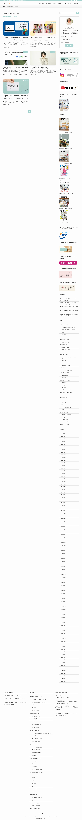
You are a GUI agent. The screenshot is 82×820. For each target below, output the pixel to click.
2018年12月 (63, 667)
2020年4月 (63, 628)
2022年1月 (63, 572)
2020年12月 (63, 606)
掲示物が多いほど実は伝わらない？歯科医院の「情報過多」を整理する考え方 (69, 315)
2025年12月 (63, 454)
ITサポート (63, 367)
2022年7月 (63, 556)
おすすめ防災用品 (64, 352)
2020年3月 (63, 630)
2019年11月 (63, 641)
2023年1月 (63, 540)
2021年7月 (63, 588)
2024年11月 (63, 484)
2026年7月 (63, 436)
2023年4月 (63, 534)
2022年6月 (63, 558)
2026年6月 (63, 438)
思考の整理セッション (65, 365)
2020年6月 (63, 622)
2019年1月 (63, 665)
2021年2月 (63, 601)
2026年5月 (63, 441)
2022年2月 (63, 569)
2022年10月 (63, 548)
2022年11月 (63, 545)
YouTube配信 (63, 387)
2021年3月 (63, 598)
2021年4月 (63, 596)
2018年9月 (63, 675)
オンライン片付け (64, 354)
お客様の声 (63, 334)
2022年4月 (63, 564)
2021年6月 (63, 590)
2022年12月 (63, 542)
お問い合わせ (54, 816)
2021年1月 (63, 604)
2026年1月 (63, 452)
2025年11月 (63, 457)
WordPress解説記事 (65, 372)
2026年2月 (63, 449)
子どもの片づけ (64, 395)
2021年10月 (63, 580)
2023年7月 (63, 526)
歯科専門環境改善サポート (66, 325)
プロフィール (69, 45)
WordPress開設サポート (65, 375)
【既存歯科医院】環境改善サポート (68, 327)
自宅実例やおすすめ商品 (66, 389)
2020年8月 (63, 617)
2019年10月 (63, 644)
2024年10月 (63, 486)
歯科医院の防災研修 (65, 342)
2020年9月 (63, 614)
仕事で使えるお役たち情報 (66, 414)
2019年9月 (63, 646)
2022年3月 (63, 566)
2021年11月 (63, 577)
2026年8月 (63, 433)
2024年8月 (63, 492)
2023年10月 (63, 518)
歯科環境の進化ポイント (66, 337)
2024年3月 (63, 505)
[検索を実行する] (77, 13)
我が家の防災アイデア (65, 349)
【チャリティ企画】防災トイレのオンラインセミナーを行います (69, 299)
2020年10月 (63, 612)
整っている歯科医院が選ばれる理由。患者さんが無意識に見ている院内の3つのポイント (69, 311)
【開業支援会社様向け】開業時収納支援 (68, 329)
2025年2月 (63, 476)
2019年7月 (63, 651)
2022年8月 (63, 553)
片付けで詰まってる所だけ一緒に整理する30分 (69, 357)
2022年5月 (63, 561)
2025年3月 (63, 473)
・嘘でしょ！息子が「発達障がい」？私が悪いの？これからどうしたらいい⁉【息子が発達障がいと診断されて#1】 (66, 707)
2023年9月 (63, 521)
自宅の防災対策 (64, 344)
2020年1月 (63, 636)
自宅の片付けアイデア (65, 380)
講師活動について (8, 16)
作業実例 (63, 332)
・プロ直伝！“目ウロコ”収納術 (62, 697)
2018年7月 (63, 681)
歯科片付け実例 (47, 816)
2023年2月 (63, 537)
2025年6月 (63, 468)
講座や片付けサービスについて (37, 816)
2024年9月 (63, 489)
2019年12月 (63, 638)
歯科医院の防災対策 (65, 339)
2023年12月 (63, 513)
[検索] (78, 0)
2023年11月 (63, 516)
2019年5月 (63, 657)
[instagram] (71, 0)
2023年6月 (63, 529)
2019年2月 (63, 662)
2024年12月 (63, 481)
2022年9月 (63, 550)
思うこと (63, 417)
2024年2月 (63, 508)
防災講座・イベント (65, 347)
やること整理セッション (66, 362)
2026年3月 (63, 446)
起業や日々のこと (64, 412)
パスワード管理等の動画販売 (66, 370)
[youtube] (75, 0)
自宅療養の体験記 (64, 419)
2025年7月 (63, 465)
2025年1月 (63, 478)
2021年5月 (63, 593)
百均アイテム (63, 382)
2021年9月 (63, 582)
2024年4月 (63, 502)
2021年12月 (63, 574)
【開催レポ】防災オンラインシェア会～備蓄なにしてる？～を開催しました (69, 307)
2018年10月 (63, 673)
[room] (73, 0)
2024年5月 (63, 500)
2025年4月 (63, 470)
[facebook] (70, 0)
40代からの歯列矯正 (65, 421)
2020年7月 (63, 620)
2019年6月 (63, 654)
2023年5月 (63, 532)
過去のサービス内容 (65, 424)
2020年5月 (63, 625)
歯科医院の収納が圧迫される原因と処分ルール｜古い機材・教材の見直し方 (69, 303)
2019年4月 (63, 659)
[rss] (76, 0)
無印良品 (63, 385)
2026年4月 (63, 444)
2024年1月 (63, 510)
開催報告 (63, 404)
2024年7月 (63, 494)
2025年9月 (63, 462)
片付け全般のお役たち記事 (66, 392)
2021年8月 (63, 585)
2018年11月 (63, 670)
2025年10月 (63, 460)
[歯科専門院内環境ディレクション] (9, 3)
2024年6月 (63, 497)
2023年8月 (63, 524)
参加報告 (63, 409)
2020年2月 (63, 633)
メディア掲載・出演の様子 (66, 407)
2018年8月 (63, 678)
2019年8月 (63, 649)
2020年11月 (63, 609)
